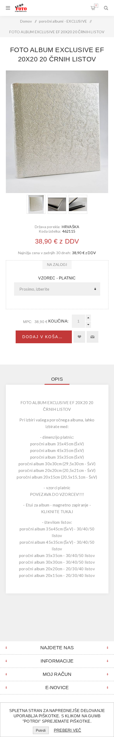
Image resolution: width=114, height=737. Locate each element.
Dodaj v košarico (46, 336)
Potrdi (41, 730)
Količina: (58, 321)
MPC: (28, 322)
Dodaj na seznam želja (79, 337)
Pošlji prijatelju (92, 337)
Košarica (96, 5)
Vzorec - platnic (57, 278)
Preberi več (67, 730)
